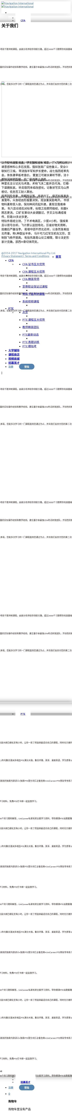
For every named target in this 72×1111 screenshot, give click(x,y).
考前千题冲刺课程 (33, 294)
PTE (11, 308)
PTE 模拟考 (29, 346)
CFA (11, 260)
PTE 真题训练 (30, 342)
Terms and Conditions (37, 256)
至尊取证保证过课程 (35, 286)
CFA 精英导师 (30, 279)
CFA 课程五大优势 (33, 271)
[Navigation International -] (17, 4)
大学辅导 (14, 350)
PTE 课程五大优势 (33, 319)
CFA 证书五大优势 (33, 264)
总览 (25, 312)
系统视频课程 (30, 301)
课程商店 (14, 354)
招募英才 (14, 362)
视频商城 (14, 358)
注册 (10, 1087)
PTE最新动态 (30, 334)
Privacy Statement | (13, 256)
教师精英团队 (30, 327)
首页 (58, 256)
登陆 (26, 1087)
